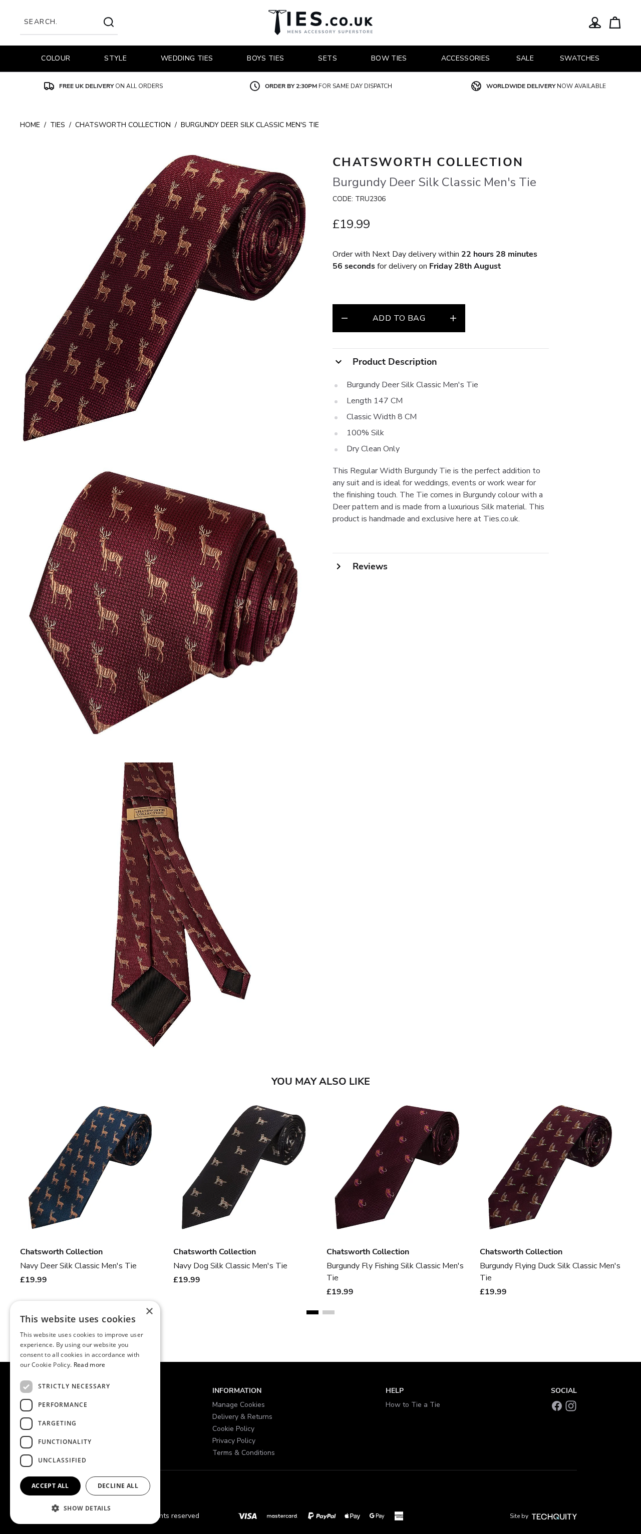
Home (30, 125)
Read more (90, 1364)
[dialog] (85, 1412)
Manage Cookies (238, 1404)
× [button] (149, 1311)
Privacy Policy (233, 1440)
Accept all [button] (50, 1485)
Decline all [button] (118, 1485)
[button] (85, 1508)
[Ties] (320, 22)
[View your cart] (615, 23)
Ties (57, 125)
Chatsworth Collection (123, 125)
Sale (525, 58)
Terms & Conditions (243, 1452)
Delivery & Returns (242, 1416)
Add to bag (399, 318)
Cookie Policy (233, 1428)
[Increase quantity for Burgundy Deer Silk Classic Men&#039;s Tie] (453, 318)
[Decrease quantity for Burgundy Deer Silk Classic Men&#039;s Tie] (345, 318)
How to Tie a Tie (413, 1404)
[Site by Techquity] (554, 1516)
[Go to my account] (595, 23)
